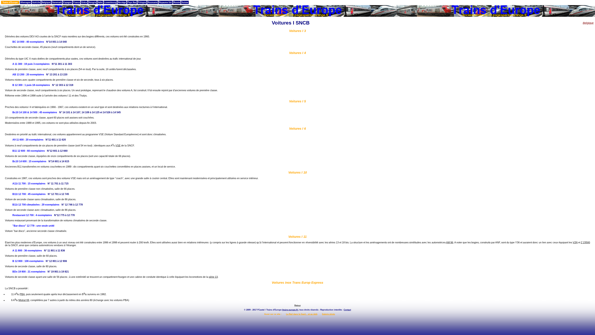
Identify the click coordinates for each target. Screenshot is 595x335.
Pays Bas (132, 2)
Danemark (57, 2)
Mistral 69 (23, 300)
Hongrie (92, 2)
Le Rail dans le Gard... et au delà (301, 314)
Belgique (46, 2)
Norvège (122, 2)
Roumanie (152, 2)
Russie (177, 2)
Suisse (185, 2)
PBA (22, 294)
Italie (100, 2)
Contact (347, 310)
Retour (297, 305)
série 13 (213, 277)
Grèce (84, 2)
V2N (575, 242)
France (76, 2)
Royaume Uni (165, 2)
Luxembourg (110, 2)
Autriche (36, 2)
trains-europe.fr (290, 310)
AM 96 (449, 242)
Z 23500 (585, 242)
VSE (118, 145)
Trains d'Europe (10, 2)
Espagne (67, 2)
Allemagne (25, 2)
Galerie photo (328, 314)
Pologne (142, 2)
